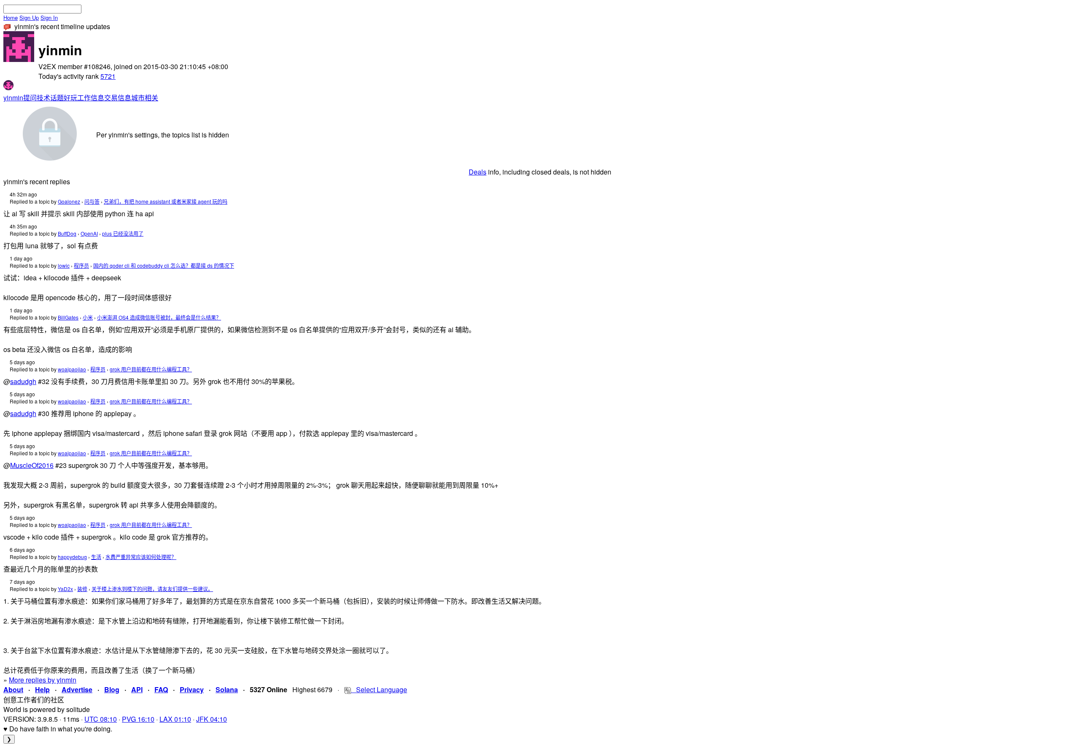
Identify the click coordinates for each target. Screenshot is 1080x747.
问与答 (92, 201)
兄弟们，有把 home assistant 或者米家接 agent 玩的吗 (165, 201)
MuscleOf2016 (32, 465)
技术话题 (50, 97)
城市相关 (144, 97)
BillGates (68, 317)
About (13, 689)
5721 (108, 76)
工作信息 (90, 97)
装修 (82, 588)
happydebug (72, 556)
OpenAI (89, 233)
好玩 (70, 97)
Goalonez (69, 201)
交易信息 (117, 97)
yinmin (13, 97)
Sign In (49, 17)
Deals (477, 172)
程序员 (81, 265)
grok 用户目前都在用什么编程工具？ (151, 369)
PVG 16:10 (138, 719)
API (137, 689)
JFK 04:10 (211, 719)
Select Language (379, 689)
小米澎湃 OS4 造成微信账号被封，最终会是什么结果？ (159, 317)
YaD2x (65, 588)
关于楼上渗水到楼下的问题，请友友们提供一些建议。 (152, 588)
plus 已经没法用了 (122, 233)
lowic (64, 265)
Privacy (192, 689)
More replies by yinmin (42, 680)
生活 (96, 556)
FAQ (161, 689)
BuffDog (67, 233)
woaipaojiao (72, 369)
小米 (88, 317)
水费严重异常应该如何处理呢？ (140, 556)
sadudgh (23, 381)
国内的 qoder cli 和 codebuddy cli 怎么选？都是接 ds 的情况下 (163, 265)
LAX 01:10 (175, 719)
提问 (30, 97)
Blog (111, 689)
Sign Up (29, 17)
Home (10, 17)
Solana (227, 689)
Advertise (77, 689)
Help (42, 689)
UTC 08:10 (100, 719)
